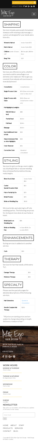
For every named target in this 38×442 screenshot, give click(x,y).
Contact (7, 431)
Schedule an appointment (23, 2)
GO (5, 418)
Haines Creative (8, 439)
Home (5, 425)
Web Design (30, 437)
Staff (21, 425)
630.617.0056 (17, 6)
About (14, 425)
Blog (15, 431)
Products (8, 428)
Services (19, 428)
